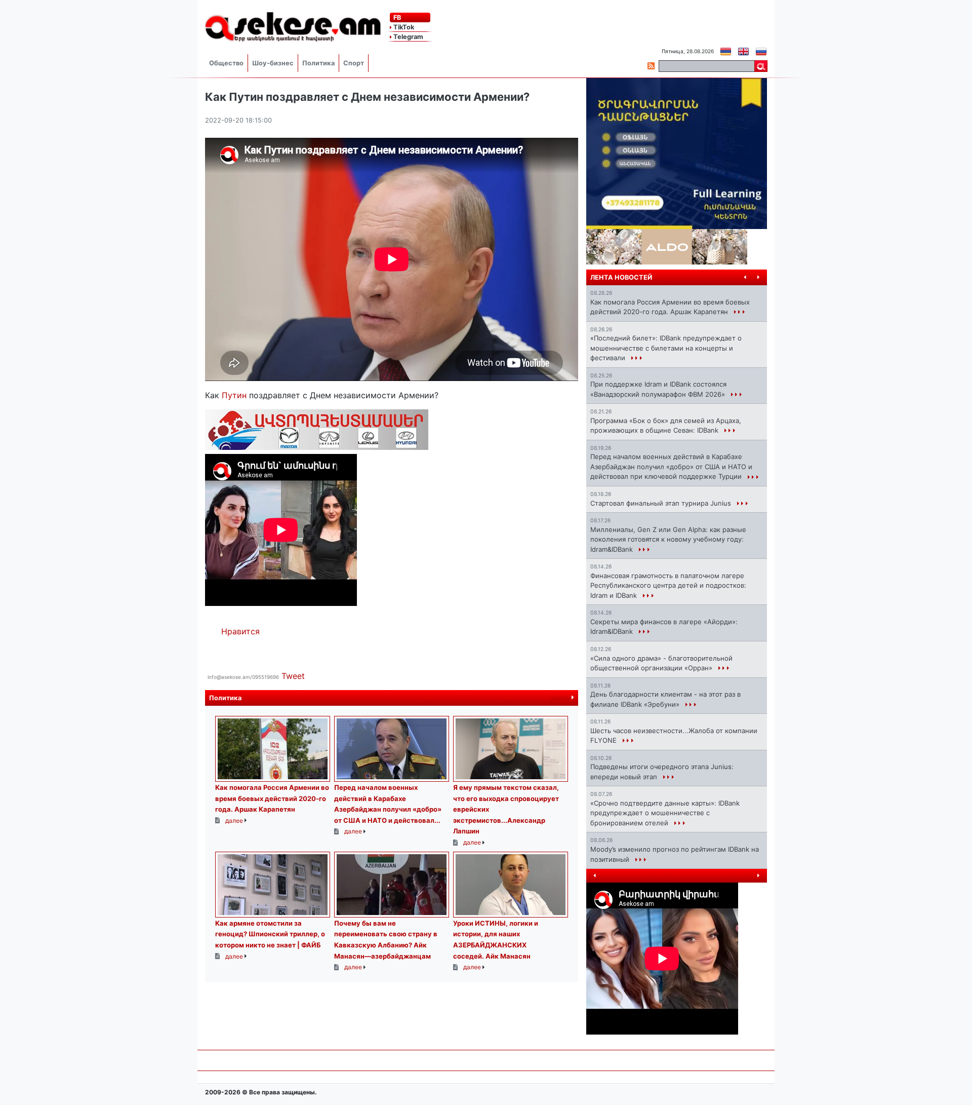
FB (396, 17)
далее (561, 698)
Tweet (293, 676)
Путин (235, 395)
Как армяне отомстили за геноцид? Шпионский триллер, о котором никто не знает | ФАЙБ (270, 934)
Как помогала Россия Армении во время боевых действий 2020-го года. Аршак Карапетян (272, 798)
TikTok (403, 27)
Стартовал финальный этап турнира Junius (661, 503)
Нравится (240, 631)
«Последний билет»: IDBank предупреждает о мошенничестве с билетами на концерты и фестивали (666, 348)
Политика (318, 63)
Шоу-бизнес (273, 63)
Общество (226, 63)
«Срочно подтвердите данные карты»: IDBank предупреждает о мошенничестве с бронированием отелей (665, 813)
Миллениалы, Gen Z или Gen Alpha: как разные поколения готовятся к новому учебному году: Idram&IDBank (668, 539)
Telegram (407, 37)
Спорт (353, 63)
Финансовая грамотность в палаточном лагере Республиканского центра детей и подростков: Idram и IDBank (668, 585)
